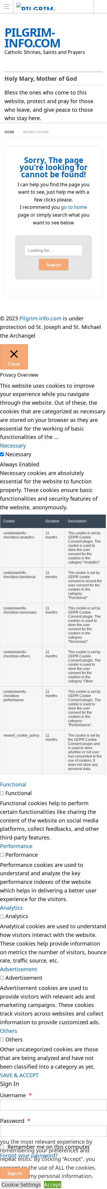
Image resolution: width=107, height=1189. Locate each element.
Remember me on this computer (48, 1146)
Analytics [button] (11, 907)
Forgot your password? (29, 1155)
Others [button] (8, 1030)
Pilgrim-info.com (40, 318)
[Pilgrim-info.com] (47, 6)
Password (15, 1120)
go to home (74, 207)
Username (16, 1095)
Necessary (18, 454)
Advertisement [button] (18, 969)
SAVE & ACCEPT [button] (19, 1075)
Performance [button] (16, 846)
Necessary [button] (13, 445)
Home (9, 132)
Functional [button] (13, 784)
